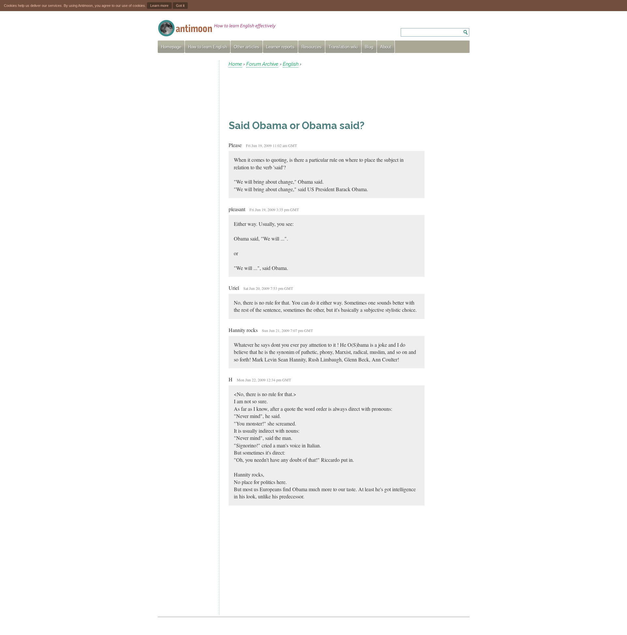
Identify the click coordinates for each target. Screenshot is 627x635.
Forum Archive (262, 64)
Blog (369, 46)
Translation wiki (343, 46)
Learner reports (280, 46)
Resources (311, 46)
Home (235, 64)
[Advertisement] (186, 158)
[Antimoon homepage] (217, 28)
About (385, 46)
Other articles (246, 46)
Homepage (171, 46)
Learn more (159, 6)
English (290, 64)
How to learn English (207, 46)
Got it (180, 6)
